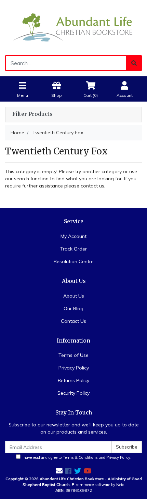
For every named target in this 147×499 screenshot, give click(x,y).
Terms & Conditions (80, 457)
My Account (73, 236)
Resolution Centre (74, 261)
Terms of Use (73, 355)
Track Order (73, 249)
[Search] (134, 63)
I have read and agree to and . (76, 457)
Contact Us (73, 321)
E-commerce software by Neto (98, 484)
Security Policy (73, 393)
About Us (73, 296)
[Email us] (59, 471)
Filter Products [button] (32, 114)
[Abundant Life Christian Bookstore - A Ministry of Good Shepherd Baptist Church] (73, 27)
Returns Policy (73, 380)
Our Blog (73, 308)
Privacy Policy (73, 368)
